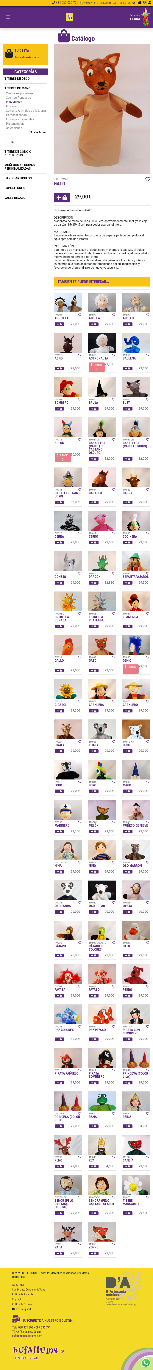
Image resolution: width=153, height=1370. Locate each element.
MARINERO (62, 825)
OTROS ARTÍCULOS (18, 178)
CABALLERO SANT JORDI (67, 494)
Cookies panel (23, 1309)
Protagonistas (15, 123)
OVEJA (127, 906)
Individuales (14, 102)
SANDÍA (128, 1160)
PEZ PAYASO (97, 1030)
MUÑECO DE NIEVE (135, 825)
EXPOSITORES (14, 188)
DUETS (9, 142)
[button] (62, 197)
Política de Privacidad (23, 1294)
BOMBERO (61, 403)
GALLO (59, 660)
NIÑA (58, 866)
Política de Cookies (22, 1304)
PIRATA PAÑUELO (66, 1073)
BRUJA (93, 403)
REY (91, 1160)
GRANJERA (96, 705)
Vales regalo (15, 198)
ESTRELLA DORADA (62, 618)
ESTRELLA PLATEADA (96, 618)
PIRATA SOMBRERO (96, 1075)
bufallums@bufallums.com (27, 1336)
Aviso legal (18, 1284)
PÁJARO (60, 946)
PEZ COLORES (64, 1030)
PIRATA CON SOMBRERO (131, 1031)
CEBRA (59, 536)
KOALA (94, 745)
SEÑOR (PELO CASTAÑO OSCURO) (64, 1204)
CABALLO (95, 493)
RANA (93, 1117)
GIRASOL (61, 705)
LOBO (126, 745)
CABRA (127, 493)
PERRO (127, 990)
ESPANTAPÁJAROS (136, 577)
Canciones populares (19, 93)
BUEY (126, 403)
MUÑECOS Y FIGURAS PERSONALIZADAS (19, 166)
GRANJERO (130, 705)
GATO (92, 660)
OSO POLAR (97, 906)
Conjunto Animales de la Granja (26, 110)
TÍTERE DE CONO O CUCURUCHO (17, 153)
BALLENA (129, 358)
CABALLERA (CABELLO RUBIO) (135, 444)
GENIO (127, 660)
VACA (58, 1247)
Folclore (11, 106)
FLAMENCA (130, 617)
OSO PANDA (63, 906)
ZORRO (94, 1247)
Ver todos (40, 132)
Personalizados (16, 115)
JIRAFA (60, 745)
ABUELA (94, 318)
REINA (127, 1117)
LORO (92, 785)
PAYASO (94, 990)
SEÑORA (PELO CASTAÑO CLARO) (101, 1202)
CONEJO (60, 577)
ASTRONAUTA (98, 358)
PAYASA (60, 990)
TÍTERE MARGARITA (131, 1202)
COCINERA (130, 536)
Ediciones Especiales (20, 119)
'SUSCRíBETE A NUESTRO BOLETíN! (47, 1320)
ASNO (59, 358)
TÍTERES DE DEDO (17, 78)
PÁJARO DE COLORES (96, 947)
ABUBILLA (62, 318)
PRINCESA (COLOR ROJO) (67, 1118)
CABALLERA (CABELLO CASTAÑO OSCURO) (97, 448)
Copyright (17, 1299)
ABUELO (128, 318)
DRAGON (95, 577)
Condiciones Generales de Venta (28, 1289)
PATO (126, 946)
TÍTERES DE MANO (17, 88)
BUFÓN (59, 443)
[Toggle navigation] (8, 17)
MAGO (127, 785)
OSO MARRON (132, 866)
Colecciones (14, 128)
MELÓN (94, 825)
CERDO (93, 536)
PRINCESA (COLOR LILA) (135, 1075)
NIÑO (92, 866)
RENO (58, 1160)
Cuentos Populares (18, 97)
